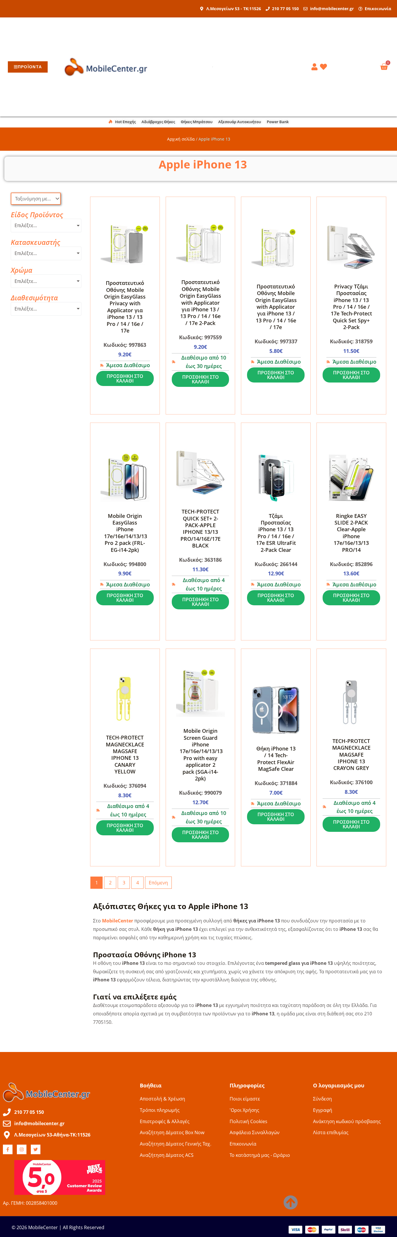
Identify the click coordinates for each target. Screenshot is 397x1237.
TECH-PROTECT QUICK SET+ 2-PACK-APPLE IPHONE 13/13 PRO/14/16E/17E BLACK (200, 528)
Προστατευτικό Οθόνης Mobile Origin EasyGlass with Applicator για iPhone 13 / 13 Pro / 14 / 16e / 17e (276, 307)
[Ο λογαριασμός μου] (315, 66)
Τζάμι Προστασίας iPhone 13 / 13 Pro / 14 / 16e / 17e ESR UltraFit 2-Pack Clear (276, 532)
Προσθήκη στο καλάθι (125, 378)
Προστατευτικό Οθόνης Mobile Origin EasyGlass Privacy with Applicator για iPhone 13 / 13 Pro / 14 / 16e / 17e (125, 306)
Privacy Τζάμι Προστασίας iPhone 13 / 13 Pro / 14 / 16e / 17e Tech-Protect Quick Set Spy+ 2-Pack (351, 307)
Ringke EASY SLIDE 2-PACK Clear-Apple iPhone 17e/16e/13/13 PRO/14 (351, 532)
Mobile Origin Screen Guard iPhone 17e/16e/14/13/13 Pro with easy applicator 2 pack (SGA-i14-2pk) (201, 754)
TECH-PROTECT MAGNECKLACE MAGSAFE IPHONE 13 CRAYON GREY (351, 754)
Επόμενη (158, 882)
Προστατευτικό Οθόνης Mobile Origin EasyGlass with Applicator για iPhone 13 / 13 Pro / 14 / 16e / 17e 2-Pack (200, 302)
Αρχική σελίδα (181, 139)
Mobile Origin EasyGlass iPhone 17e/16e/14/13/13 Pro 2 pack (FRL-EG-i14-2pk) (125, 532)
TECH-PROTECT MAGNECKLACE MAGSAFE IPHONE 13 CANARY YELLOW (125, 754)
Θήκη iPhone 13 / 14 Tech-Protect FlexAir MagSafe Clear (276, 758)
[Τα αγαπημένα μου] (324, 66)
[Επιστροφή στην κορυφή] (290, 1202)
